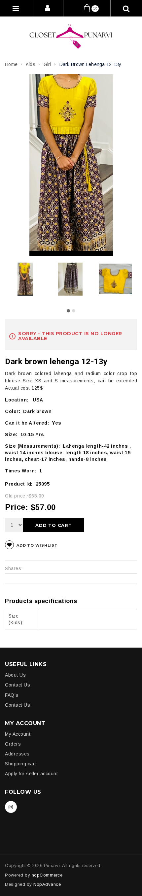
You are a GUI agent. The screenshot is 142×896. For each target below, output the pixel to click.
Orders (13, 744)
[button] (68, 310)
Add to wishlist (37, 545)
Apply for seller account (31, 773)
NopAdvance (47, 884)
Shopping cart (20, 763)
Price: (16, 506)
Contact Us (17, 685)
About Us (15, 675)
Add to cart (53, 525)
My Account (17, 734)
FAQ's (11, 695)
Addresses (17, 753)
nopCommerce (47, 875)
